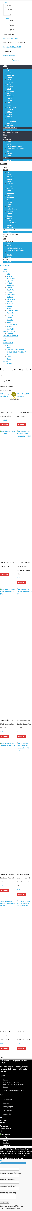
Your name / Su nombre (7, 1180)
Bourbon (9, 123)
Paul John (9, 98)
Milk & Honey (10, 96)
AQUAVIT (9, 142)
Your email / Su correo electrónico (10, 1173)
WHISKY (5, 68)
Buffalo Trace (10, 75)
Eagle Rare (9, 77)
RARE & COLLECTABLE (10, 128)
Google (5, 1141)
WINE (5, 135)
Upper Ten (9, 116)
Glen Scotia (10, 86)
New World (10, 125)
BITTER (9, 144)
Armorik (9, 73)
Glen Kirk (9, 84)
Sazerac (9, 102)
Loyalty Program (8, 1107)
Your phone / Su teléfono (8, 1186)
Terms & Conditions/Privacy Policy (13, 1091)
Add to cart (4, 424)
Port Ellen (9, 100)
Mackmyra (9, 93)
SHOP (5, 66)
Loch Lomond (10, 91)
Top (1, 1160)
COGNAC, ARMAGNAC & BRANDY (15, 148)
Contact (5, 1087)
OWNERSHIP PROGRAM (10, 132)
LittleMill (9, 89)
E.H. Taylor (9, 112)
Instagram (6, 1145)
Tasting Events (7, 1099)
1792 (8, 70)
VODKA (9, 155)
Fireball (9, 80)
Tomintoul (9, 114)
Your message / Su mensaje (8, 1193)
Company (6, 1103)
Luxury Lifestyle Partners (11, 1082)
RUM (4, 137)
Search (3, 376)
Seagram (9, 105)
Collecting (9, 130)
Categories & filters (7, 381)
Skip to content (5, 265)
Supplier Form (7, 1110)
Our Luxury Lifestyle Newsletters (13, 1084)
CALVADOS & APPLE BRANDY (14, 146)
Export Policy (7, 1114)
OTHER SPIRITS (8, 139)
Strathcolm (10, 109)
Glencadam (10, 82)
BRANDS (9, 160)
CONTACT (6, 158)
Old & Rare (13, 121)
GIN (8, 151)
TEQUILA (9, 153)
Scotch (9, 119)
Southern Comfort (12, 107)
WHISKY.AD (3, 164)
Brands (5, 1080)
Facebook (6, 1143)
